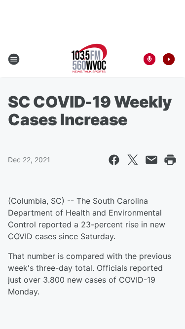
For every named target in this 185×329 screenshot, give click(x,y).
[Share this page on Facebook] (114, 160)
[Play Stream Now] (169, 59)
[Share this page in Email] (151, 160)
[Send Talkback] (149, 59)
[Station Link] (89, 59)
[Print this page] (170, 160)
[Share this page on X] (133, 160)
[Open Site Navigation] (14, 59)
